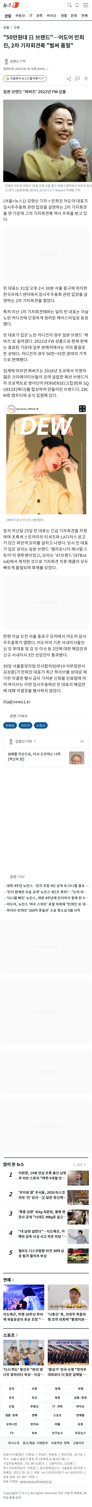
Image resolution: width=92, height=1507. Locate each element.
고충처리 (78, 1443)
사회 (34, 1389)
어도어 (25, 725)
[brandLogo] (11, 5)
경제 (57, 1389)
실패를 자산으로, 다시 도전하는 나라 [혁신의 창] (34, 756)
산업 (6, 27)
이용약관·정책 (60, 1443)
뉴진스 (40, 725)
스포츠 (9, 1335)
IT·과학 (57, 1406)
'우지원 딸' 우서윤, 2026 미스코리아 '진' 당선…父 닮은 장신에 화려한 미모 (41, 1197)
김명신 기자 (18, 61)
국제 (80, 1389)
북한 (57, 1398)
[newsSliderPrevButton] (74, 1164)
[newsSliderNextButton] (85, 1164)
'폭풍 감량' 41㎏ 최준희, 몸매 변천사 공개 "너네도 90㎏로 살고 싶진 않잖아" (41, 1217)
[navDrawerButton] (85, 4)
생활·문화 (11, 1415)
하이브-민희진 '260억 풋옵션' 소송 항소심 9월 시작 (43, 910)
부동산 (34, 1406)
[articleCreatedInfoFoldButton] (47, 69)
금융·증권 (80, 1398)
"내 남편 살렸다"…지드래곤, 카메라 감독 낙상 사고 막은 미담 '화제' (42, 1236)
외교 (34, 1398)
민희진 (10, 725)
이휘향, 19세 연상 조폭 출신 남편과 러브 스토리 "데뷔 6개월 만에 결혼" (42, 1178)
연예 (7, 1280)
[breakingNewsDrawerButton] (77, 4)
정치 (11, 1389)
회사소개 (13, 1443)
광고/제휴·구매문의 (35, 1443)
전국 (11, 1398)
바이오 (80, 1406)
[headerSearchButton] (69, 4)
